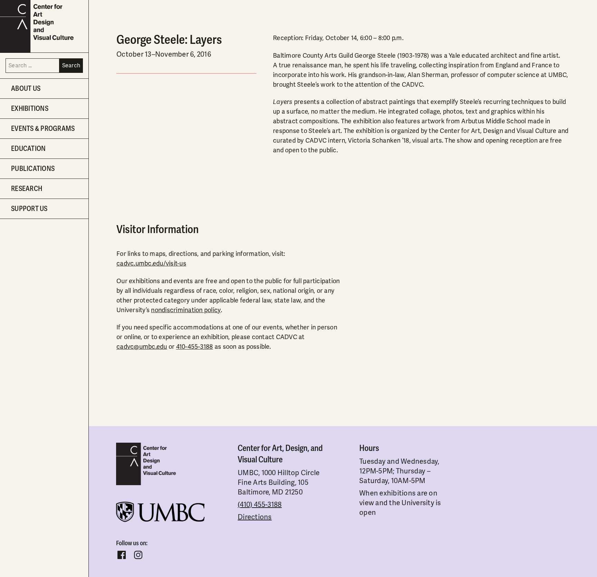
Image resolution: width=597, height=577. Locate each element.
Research (26, 188)
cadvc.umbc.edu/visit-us (151, 263)
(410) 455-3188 (260, 504)
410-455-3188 (194, 346)
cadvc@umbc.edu (141, 346)
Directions (255, 517)
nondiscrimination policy (186, 310)
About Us (25, 88)
